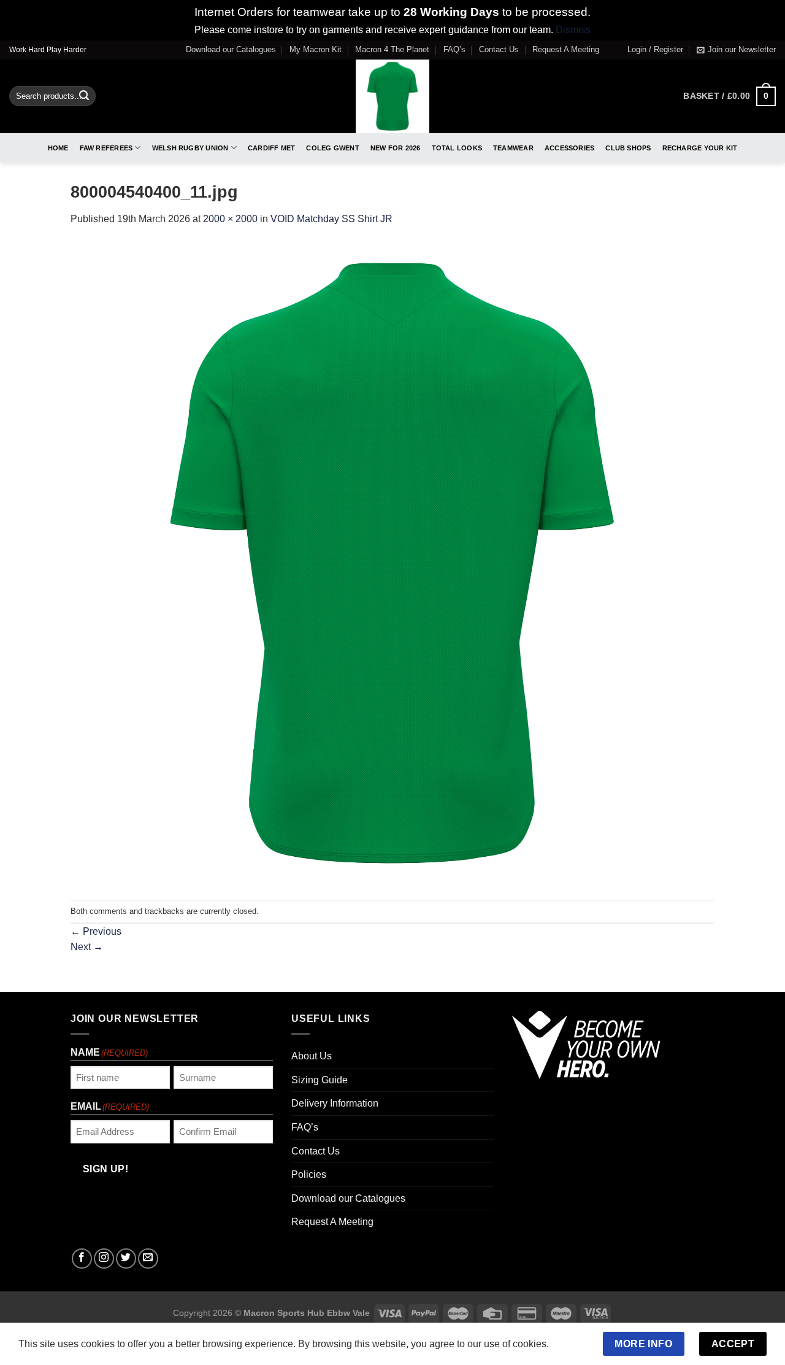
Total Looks (457, 148)
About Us (311, 1056)
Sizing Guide (319, 1080)
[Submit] (84, 96)
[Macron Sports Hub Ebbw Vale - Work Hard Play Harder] (392, 96)
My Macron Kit (315, 49)
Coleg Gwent (332, 148)
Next (87, 947)
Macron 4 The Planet (392, 49)
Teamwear (513, 148)
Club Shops (628, 148)
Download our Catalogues (231, 49)
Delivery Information (334, 1103)
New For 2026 (395, 148)
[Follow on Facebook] (82, 1258)
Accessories (569, 148)
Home (58, 148)
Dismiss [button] (573, 30)
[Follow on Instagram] (104, 1258)
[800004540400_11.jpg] (392, 563)
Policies (308, 1174)
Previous (96, 931)
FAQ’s (454, 49)
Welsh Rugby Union (190, 148)
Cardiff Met (271, 148)
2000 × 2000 (230, 219)
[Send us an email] (148, 1258)
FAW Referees (106, 148)
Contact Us (499, 49)
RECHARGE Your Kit (700, 148)
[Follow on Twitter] (126, 1258)
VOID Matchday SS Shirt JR (331, 219)
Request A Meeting (565, 49)
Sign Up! (106, 1169)
